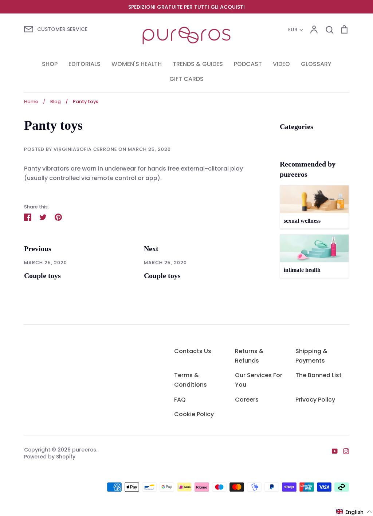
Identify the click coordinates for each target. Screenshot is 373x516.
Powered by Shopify (49, 456)
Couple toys (42, 275)
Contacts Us (192, 351)
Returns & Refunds (249, 356)
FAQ (180, 399)
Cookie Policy (194, 414)
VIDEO (281, 64)
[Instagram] (343, 451)
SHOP (50, 64)
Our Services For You (258, 380)
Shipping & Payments (311, 356)
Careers (247, 399)
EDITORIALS (84, 64)
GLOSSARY (316, 64)
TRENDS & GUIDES (198, 64)
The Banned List (318, 375)
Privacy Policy (315, 399)
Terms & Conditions (190, 380)
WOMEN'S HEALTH (136, 64)
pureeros (84, 449)
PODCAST (248, 64)
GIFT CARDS (186, 79)
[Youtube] (332, 451)
